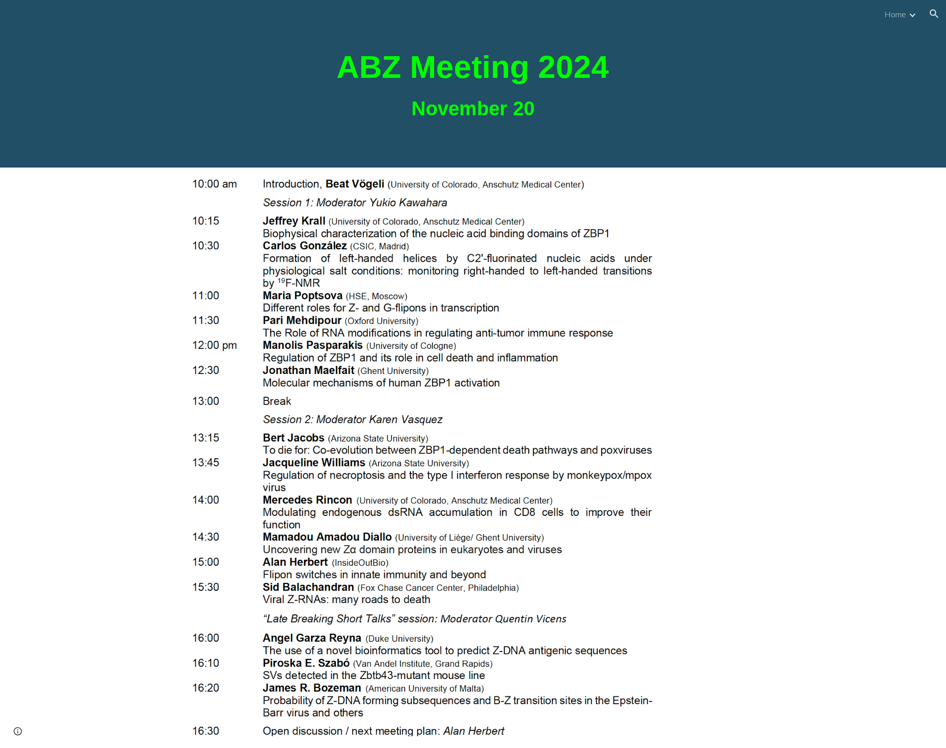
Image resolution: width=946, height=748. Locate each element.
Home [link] (895, 14)
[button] (934, 14)
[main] (473, 83)
